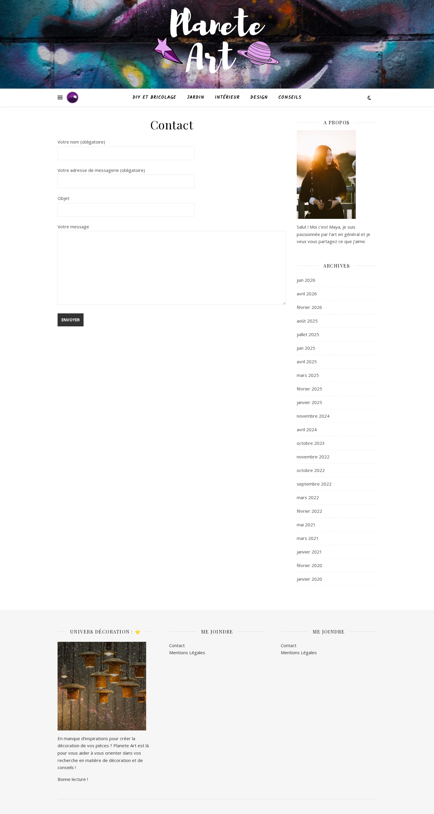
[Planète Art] (217, 44)
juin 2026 (306, 280)
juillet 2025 (308, 334)
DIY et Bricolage (154, 97)
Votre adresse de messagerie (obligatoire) (101, 170)
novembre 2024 (313, 416)
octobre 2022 (311, 470)
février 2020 (309, 565)
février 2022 (309, 511)
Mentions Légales (187, 652)
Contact (177, 645)
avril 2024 (307, 429)
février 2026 (309, 307)
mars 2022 (308, 497)
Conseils (289, 97)
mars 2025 (308, 375)
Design (259, 97)
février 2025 (309, 389)
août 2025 (307, 321)
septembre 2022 (314, 484)
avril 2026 (307, 294)
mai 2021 (306, 525)
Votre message (73, 226)
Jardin (195, 97)
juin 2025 (306, 348)
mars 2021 (308, 538)
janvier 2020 (309, 579)
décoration (120, 760)
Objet (63, 198)
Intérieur (227, 97)
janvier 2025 (309, 402)
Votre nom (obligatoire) (81, 142)
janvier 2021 (309, 552)
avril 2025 (307, 361)
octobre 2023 (311, 443)
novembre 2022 (313, 457)
